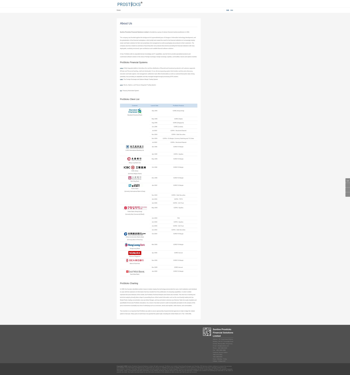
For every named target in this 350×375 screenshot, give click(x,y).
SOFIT (121, 85)
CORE (121, 79)
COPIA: (121, 68)
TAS (121, 90)
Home (119, 10)
